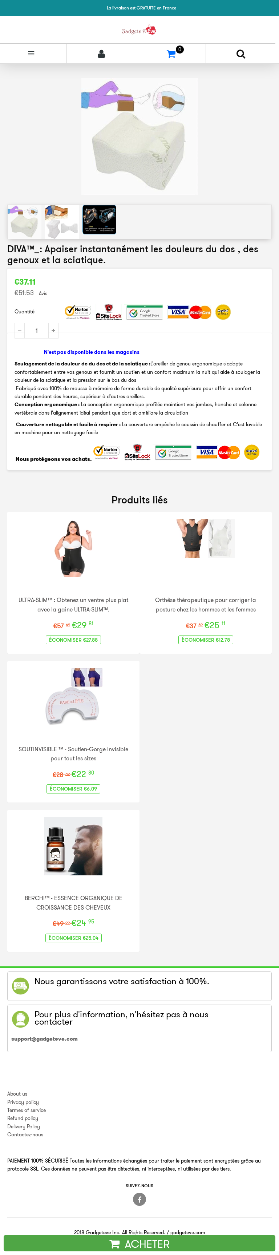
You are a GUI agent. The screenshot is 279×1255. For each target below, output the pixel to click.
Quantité (25, 311)
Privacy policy (23, 1102)
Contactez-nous (25, 1134)
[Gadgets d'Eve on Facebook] (139, 1199)
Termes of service (26, 1110)
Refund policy (22, 1118)
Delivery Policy (23, 1126)
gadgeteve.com (187, 1232)
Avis (43, 293)
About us (17, 1093)
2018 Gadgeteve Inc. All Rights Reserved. (119, 1232)
